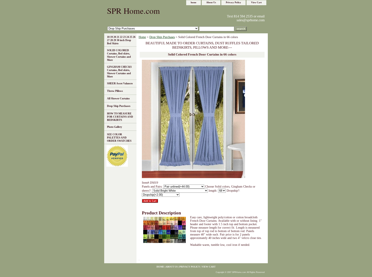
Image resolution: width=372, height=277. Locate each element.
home (193, 2)
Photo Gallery (114, 126)
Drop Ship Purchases (162, 37)
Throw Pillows (115, 90)
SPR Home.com (133, 10)
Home (142, 37)
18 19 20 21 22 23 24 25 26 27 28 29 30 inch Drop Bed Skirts (121, 40)
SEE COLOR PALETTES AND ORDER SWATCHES (119, 137)
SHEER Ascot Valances (120, 83)
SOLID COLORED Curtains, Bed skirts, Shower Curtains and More (119, 55)
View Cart (256, 2)
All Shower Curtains (118, 98)
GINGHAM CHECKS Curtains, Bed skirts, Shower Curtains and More (119, 71)
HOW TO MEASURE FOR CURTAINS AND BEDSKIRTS (120, 117)
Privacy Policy (233, 2)
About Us (211, 2)
